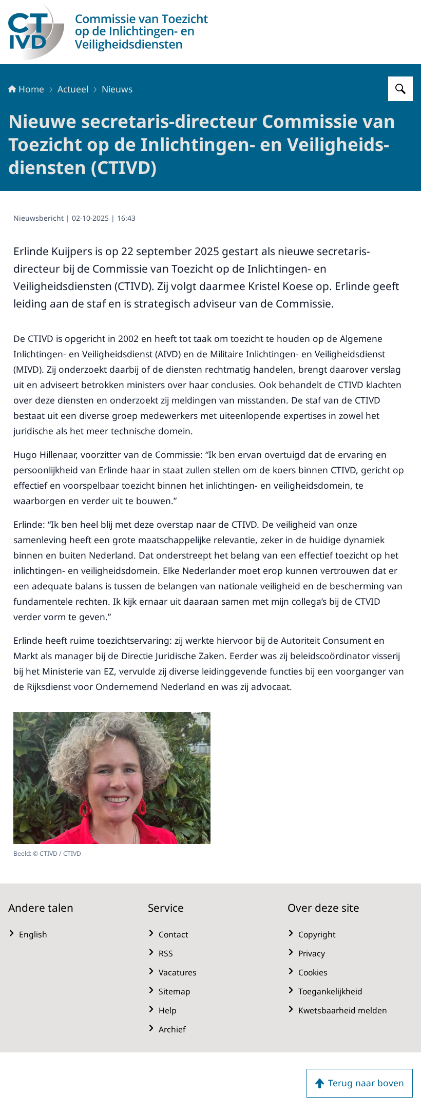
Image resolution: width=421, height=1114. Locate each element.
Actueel (73, 89)
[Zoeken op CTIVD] (400, 88)
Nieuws (117, 89)
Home (31, 89)
